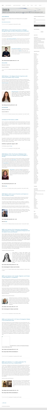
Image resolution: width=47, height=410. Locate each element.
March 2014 (35, 114)
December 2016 (36, 86)
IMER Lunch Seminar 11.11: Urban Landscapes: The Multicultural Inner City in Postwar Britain (14, 362)
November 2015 (36, 97)
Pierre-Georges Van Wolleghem (11, 38)
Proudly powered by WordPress (6, 406)
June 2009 (35, 150)
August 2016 (35, 89)
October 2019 (36, 62)
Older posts (4, 402)
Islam (34, 196)
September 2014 (36, 110)
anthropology (36, 188)
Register (35, 213)
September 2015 (36, 99)
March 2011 (35, 140)
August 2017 (35, 80)
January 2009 (35, 153)
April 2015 (35, 103)
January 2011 (35, 142)
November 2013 (36, 118)
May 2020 (35, 56)
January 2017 (35, 85)
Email (35, 21)
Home (3, 5)
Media (35, 198)
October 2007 (36, 162)
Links (28, 5)
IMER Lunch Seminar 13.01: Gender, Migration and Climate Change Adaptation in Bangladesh (16, 276)
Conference (35, 192)
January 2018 (35, 77)
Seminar (13, 188)
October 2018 (36, 73)
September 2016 (36, 88)
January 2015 (35, 106)
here (11, 146)
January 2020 (35, 60)
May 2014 (35, 112)
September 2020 (36, 54)
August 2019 (35, 64)
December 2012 (36, 123)
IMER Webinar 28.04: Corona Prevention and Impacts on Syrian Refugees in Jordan (15, 194)
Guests (36, 5)
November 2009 (36, 148)
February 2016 (36, 93)
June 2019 (35, 65)
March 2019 (35, 68)
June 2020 (35, 55)
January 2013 (35, 122)
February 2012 (36, 131)
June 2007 (35, 165)
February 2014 (36, 115)
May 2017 (35, 81)
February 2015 (36, 105)
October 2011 (36, 135)
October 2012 (36, 125)
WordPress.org (36, 217)
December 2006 (36, 172)
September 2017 (36, 79)
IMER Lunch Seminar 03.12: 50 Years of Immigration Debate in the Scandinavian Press (16, 319)
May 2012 (35, 128)
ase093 (19, 24)
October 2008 (36, 155)
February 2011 (36, 141)
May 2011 (35, 138)
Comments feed (36, 216)
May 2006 (35, 174)
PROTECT (20, 50)
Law (34, 197)
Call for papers (36, 189)
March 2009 (35, 152)
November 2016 (36, 87)
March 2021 (35, 53)
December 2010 (36, 143)
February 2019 (36, 69)
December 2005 (36, 178)
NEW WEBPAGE (5, 16)
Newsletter (17, 69)
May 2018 (35, 74)
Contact (40, 5)
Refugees (20, 69)
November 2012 (36, 124)
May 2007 (35, 166)
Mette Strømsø (13, 159)
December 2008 (36, 154)
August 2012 (35, 127)
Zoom (6, 221)
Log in (35, 214)
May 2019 (35, 66)
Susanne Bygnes (5, 162)
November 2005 (36, 179)
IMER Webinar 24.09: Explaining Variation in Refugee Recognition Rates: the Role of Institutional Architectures (15, 30)
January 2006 (35, 177)
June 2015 (35, 101)
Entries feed (35, 215)
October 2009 (36, 149)
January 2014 (35, 116)
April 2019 (35, 67)
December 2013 (36, 117)
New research (13, 69)
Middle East (10, 223)
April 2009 (35, 151)
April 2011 (35, 139)
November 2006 (36, 173)
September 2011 (36, 136)
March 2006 (35, 175)
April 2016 (35, 91)
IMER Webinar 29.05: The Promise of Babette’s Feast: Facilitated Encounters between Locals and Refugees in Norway (15, 155)
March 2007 (35, 168)
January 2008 (35, 160)
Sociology (15, 188)
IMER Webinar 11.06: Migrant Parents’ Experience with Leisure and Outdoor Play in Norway (14, 76)
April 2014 (35, 113)
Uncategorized (11, 24)
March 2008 (35, 159)
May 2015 (35, 102)
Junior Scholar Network (16, 5)
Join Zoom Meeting (5, 107)
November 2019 (36, 61)
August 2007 (35, 164)
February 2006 (36, 176)
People (32, 5)
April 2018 (35, 75)
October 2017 (36, 78)
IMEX (21, 169)
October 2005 (36, 180)
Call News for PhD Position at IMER (10, 119)
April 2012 (35, 129)
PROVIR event (36, 203)
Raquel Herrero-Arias (5, 82)
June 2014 (35, 111)
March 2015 (35, 104)
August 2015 (35, 100)
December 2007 (36, 161)
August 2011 (35, 137)
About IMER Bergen (8, 5)
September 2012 (36, 126)
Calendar (23, 5)
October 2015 (36, 98)
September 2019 (36, 63)
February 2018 (36, 76)
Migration (10, 69)
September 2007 (36, 163)
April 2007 (35, 167)
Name (35, 18)
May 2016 (35, 90)
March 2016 (35, 92)
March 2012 (35, 130)
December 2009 (36, 147)
